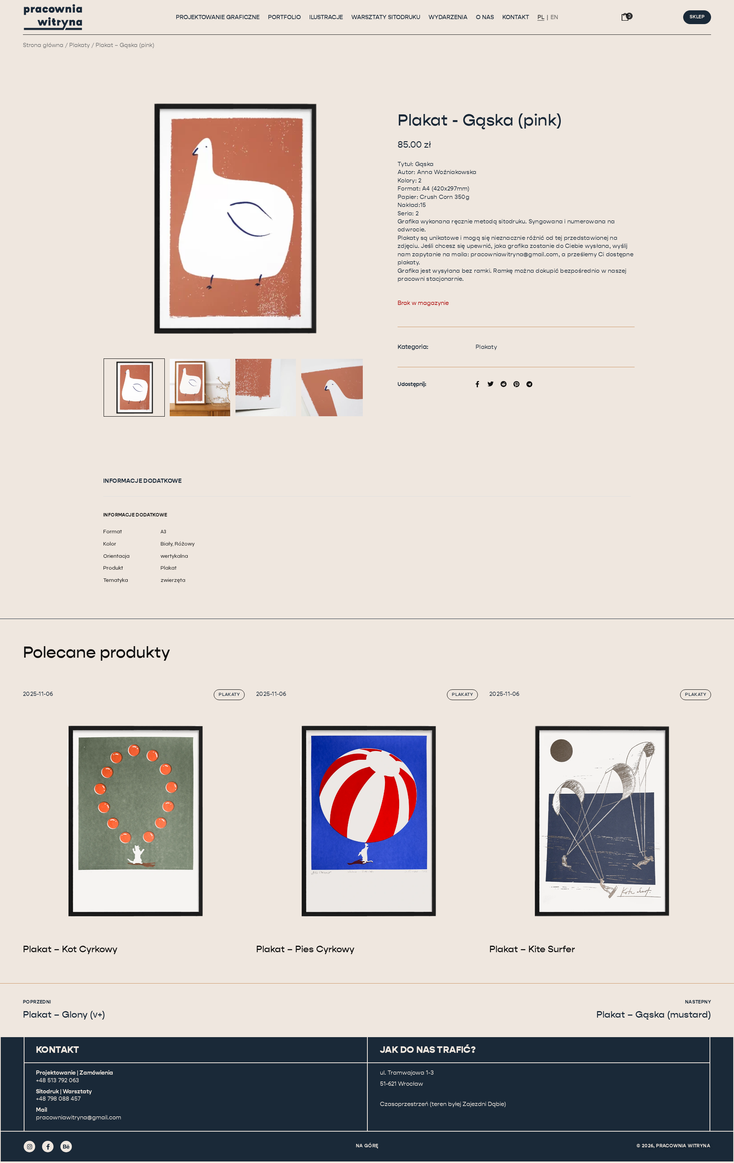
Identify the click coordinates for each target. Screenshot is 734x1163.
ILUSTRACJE (326, 17)
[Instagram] (29, 1146)
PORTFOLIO (284, 17)
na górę (367, 1145)
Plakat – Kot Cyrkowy (70, 949)
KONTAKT (515, 17)
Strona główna (43, 45)
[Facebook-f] (48, 1146)
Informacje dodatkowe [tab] (142, 480)
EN (554, 17)
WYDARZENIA (448, 17)
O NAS (485, 17)
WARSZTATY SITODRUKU (385, 17)
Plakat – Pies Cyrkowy (305, 949)
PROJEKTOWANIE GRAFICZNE (218, 17)
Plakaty (79, 45)
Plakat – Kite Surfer (532, 949)
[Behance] (66, 1146)
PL (541, 17)
